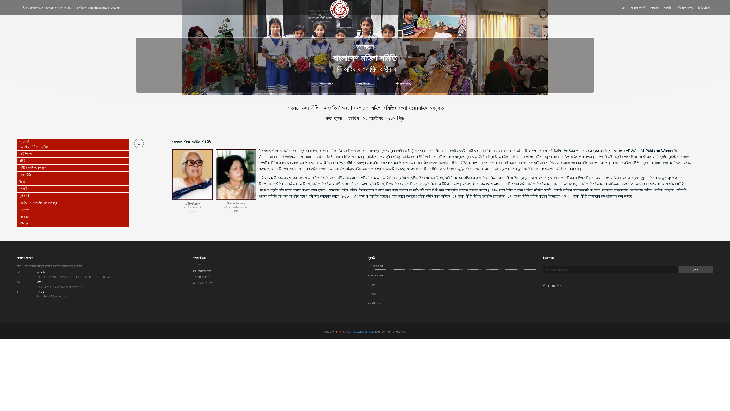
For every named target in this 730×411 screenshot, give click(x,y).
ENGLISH (704, 7)
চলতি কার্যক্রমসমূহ (684, 7)
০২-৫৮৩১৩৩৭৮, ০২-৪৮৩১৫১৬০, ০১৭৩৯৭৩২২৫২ (48, 7)
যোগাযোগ (654, 7)
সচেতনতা (24, 217)
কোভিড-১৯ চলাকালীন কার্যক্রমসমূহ (38, 203)
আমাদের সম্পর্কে (638, 7)
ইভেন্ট (22, 182)
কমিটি (22, 161)
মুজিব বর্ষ (24, 196)
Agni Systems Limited (361, 331)
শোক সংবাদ (25, 210)
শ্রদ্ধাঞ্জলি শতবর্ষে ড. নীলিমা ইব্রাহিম (33, 144)
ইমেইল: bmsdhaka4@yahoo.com (100, 7)
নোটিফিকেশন (26, 154)
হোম (623, 7)
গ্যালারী (667, 7)
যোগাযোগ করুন (363, 83)
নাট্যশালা (24, 223)
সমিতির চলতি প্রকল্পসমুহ (32, 168)
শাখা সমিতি (25, 175)
